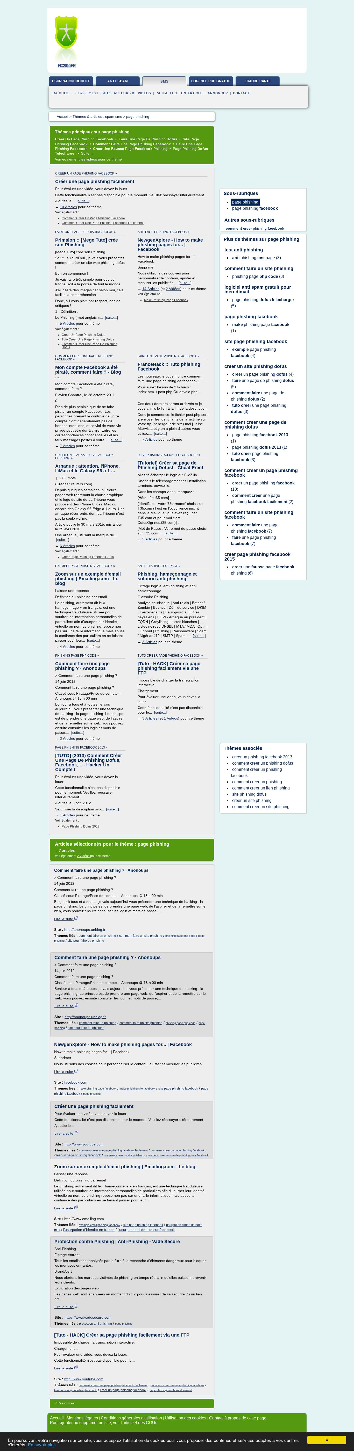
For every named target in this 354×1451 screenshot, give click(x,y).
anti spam (117, 81)
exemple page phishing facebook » (85, 566)
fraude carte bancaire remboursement (257, 83)
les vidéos (89, 159)
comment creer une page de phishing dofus (89, 345)
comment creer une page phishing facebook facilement (103, 223)
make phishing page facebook (166, 300)
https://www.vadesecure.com (88, 1317)
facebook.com (75, 1082)
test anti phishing (243, 249)
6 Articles (67, 546)
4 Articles (67, 646)
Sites (107, 93)
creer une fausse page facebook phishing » (84, 456)
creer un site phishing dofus (255, 366)
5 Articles (67, 323)
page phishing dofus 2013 (81, 826)
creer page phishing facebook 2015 (88, 557)
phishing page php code (180, 935)
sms (164, 81)
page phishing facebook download (171, 1390)
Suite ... (87, 153)
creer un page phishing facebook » (86, 173)
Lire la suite (64, 919)
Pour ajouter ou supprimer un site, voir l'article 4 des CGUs (103, 1422)
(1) (260, 327)
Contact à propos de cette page (237, 1418)
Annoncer (218, 93)
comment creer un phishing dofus (262, 763)
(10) (263, 486)
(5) (262, 303)
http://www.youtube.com (84, 1144)
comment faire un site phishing (140, 936)
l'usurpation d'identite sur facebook (146, 1230)
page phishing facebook (251, 316)
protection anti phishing (95, 1323)
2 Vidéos (173, 289)
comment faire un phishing (97, 936)
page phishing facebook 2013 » (81, 747)
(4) (253, 352)
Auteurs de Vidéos (132, 93)
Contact (241, 93)
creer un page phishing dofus (83, 335)
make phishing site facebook (137, 1088)
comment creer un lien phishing (261, 788)
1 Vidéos (171, 718)
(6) (262, 570)
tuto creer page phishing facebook (75, 1390)
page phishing (92, 1093)
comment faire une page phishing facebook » (84, 357)
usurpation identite (71, 81)
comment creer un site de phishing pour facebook (177, 1155)
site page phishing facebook (178, 1088)
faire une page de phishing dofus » (85, 232)
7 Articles (67, 446)
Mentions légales (82, 1418)
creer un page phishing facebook (77, 1155)
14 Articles (150, 289)
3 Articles (149, 642)
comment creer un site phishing (123, 1155)
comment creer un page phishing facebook (93, 218)
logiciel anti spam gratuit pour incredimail (257, 289)
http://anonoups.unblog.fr (84, 929)
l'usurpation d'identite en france (89, 1230)
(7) (255, 528)
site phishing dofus (249, 794)
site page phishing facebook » (163, 232)
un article (192, 93)
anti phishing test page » (159, 566)
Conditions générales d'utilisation (131, 1418)
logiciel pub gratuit (211, 81)
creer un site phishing (252, 800)
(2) (257, 396)
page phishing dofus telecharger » (169, 455)
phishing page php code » (77, 655)
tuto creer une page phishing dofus (88, 339)
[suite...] (83, 201)
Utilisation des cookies (185, 1418)
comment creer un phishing (257, 782)
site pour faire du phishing (86, 940)
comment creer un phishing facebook (256, 772)
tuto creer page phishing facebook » (170, 655)
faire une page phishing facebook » (168, 356)
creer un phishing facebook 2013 (262, 757)
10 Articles (68, 207)
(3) (256, 258)
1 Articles (67, 815)
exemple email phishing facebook (99, 1225)
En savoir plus (42, 1444)
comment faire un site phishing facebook (258, 515)
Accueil (61, 93)
